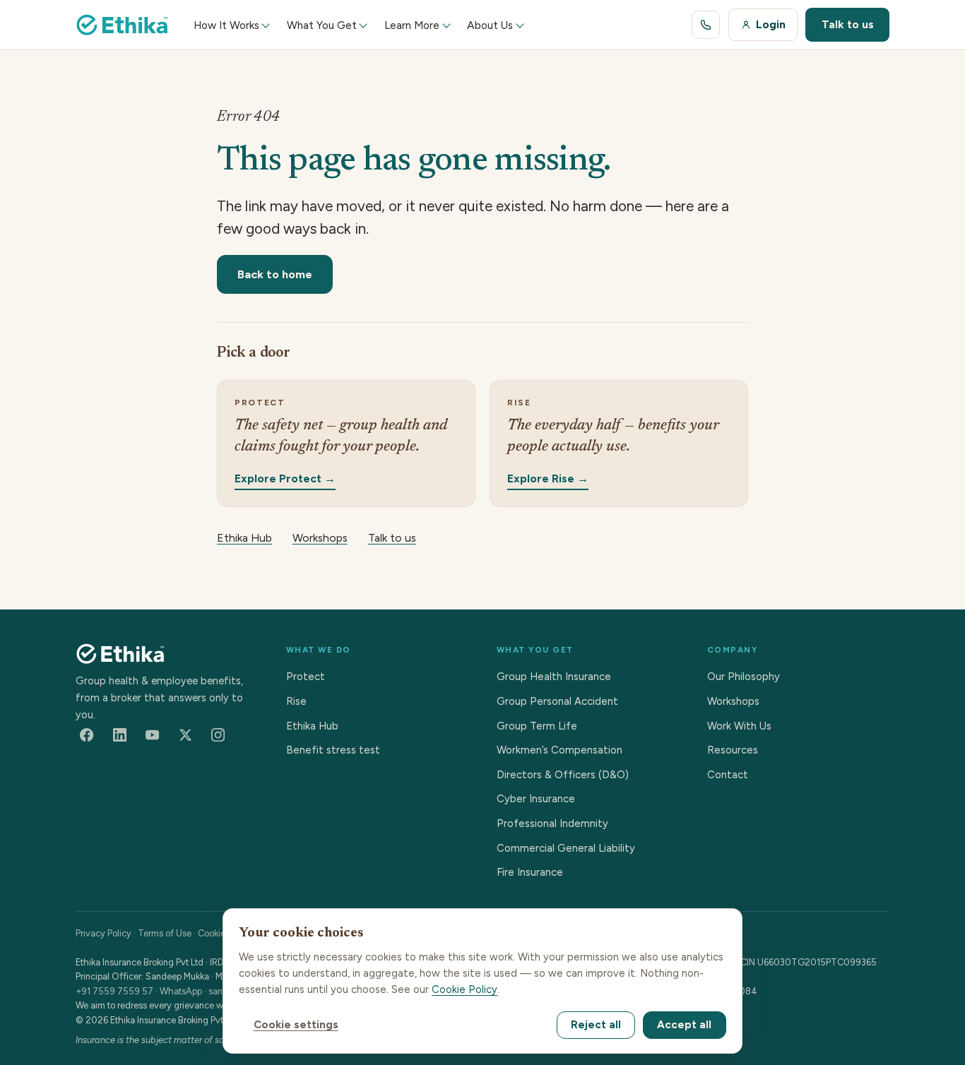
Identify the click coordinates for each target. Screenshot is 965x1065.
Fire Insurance (530, 872)
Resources (732, 750)
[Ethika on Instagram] (218, 735)
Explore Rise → (547, 477)
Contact (727, 774)
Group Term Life (537, 726)
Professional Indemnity (552, 823)
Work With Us (739, 726)
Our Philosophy (743, 676)
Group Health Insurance (554, 676)
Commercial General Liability (566, 848)
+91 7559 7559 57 (114, 991)
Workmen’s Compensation (559, 750)
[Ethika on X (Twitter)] (185, 735)
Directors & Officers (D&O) (563, 774)
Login (771, 24)
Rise (296, 701)
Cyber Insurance (536, 798)
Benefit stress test (333, 750)
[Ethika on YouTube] (152, 735)
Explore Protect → (285, 477)
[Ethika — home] (122, 24)
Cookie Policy (464, 989)
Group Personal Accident (557, 701)
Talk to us (848, 24)
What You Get (322, 25)
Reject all (596, 1024)
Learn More (411, 25)
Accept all (684, 1024)
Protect (305, 676)
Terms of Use (164, 933)
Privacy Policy (103, 933)
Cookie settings (296, 1024)
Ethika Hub (244, 538)
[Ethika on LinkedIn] (119, 735)
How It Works (226, 25)
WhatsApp (181, 991)
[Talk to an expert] (706, 25)
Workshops (320, 538)
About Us (490, 25)
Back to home (274, 274)
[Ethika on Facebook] (87, 735)
